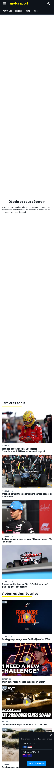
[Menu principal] (5, 4)
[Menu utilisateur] (48, 3)
